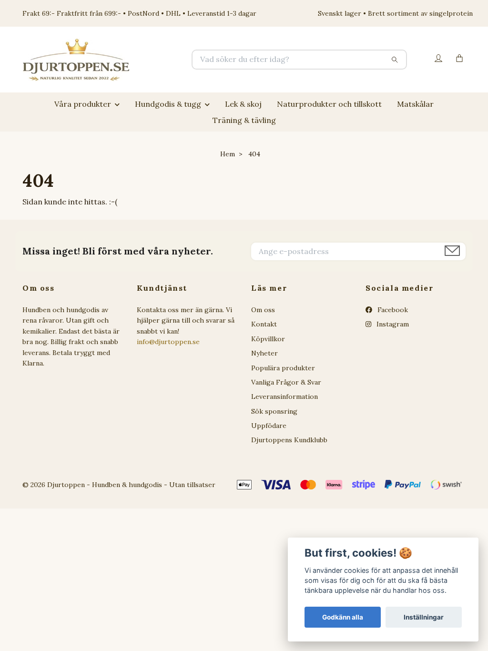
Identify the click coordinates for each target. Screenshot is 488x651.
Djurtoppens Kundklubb (289, 440)
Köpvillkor (268, 339)
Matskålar (415, 104)
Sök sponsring (274, 411)
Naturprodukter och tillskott (329, 104)
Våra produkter (82, 104)
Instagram (392, 324)
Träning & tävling (244, 120)
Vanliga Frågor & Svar (286, 382)
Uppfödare (268, 425)
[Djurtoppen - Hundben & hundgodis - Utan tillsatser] (133, 60)
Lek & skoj (243, 104)
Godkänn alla (342, 617)
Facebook (392, 309)
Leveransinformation (284, 396)
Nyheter (264, 353)
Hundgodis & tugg (168, 104)
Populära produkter (283, 368)
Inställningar (424, 617)
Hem (227, 154)
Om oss (263, 309)
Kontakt (264, 324)
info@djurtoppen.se (168, 341)
